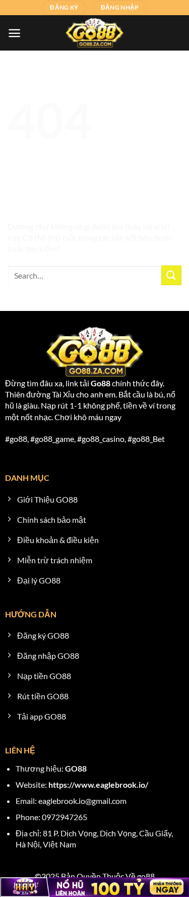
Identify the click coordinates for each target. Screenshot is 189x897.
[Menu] (14, 33)
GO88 (76, 768)
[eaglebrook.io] (94, 33)
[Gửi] (171, 275)
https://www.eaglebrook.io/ (98, 784)
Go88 (100, 383)
